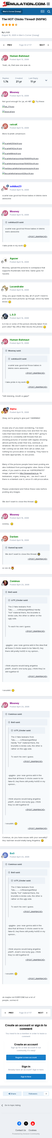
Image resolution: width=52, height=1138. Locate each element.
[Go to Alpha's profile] (5, 410)
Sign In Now (26, 1076)
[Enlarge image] (33, 101)
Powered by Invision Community (26, 1134)
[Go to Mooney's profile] (5, 94)
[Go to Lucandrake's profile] (5, 288)
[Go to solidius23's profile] (5, 188)
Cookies (33, 1130)
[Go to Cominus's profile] (5, 583)
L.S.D (7, 32)
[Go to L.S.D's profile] (5, 316)
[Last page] (48, 45)
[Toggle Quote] (6, 222)
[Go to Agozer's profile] (5, 260)
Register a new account (26, 1057)
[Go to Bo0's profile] (5, 855)
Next (42, 45)
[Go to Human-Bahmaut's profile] (5, 58)
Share (13, 1094)
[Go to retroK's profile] (5, 126)
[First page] (4, 45)
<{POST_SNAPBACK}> (37, 236)
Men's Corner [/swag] (29, 35)
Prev (9, 45)
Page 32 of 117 (25, 45)
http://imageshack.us (29, 473)
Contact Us (20, 1130)
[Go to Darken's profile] (5, 538)
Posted (19, 59)
